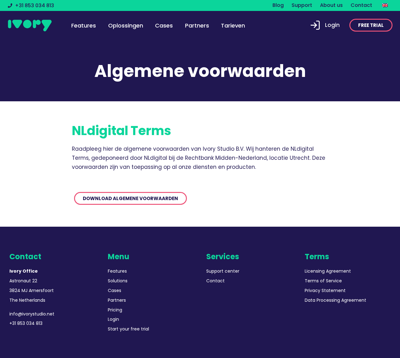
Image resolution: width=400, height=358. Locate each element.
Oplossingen (125, 25)
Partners (197, 25)
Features (83, 25)
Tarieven (233, 25)
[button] (370, 25)
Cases (164, 25)
